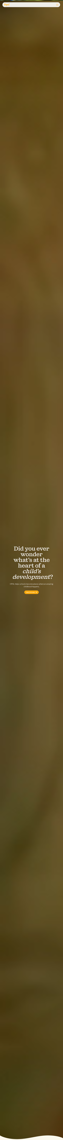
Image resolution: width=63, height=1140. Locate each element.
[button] (31, 592)
